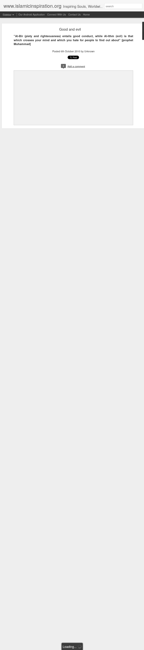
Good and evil (70, 29)
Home (86, 14)
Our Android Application (31, 14)
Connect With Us (56, 14)
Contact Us (74, 14)
